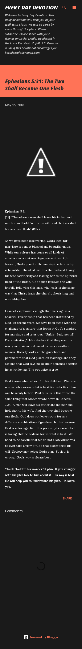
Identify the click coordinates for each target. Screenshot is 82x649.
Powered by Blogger (43, 637)
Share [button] (67, 498)
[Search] (64, 7)
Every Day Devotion (31, 7)
